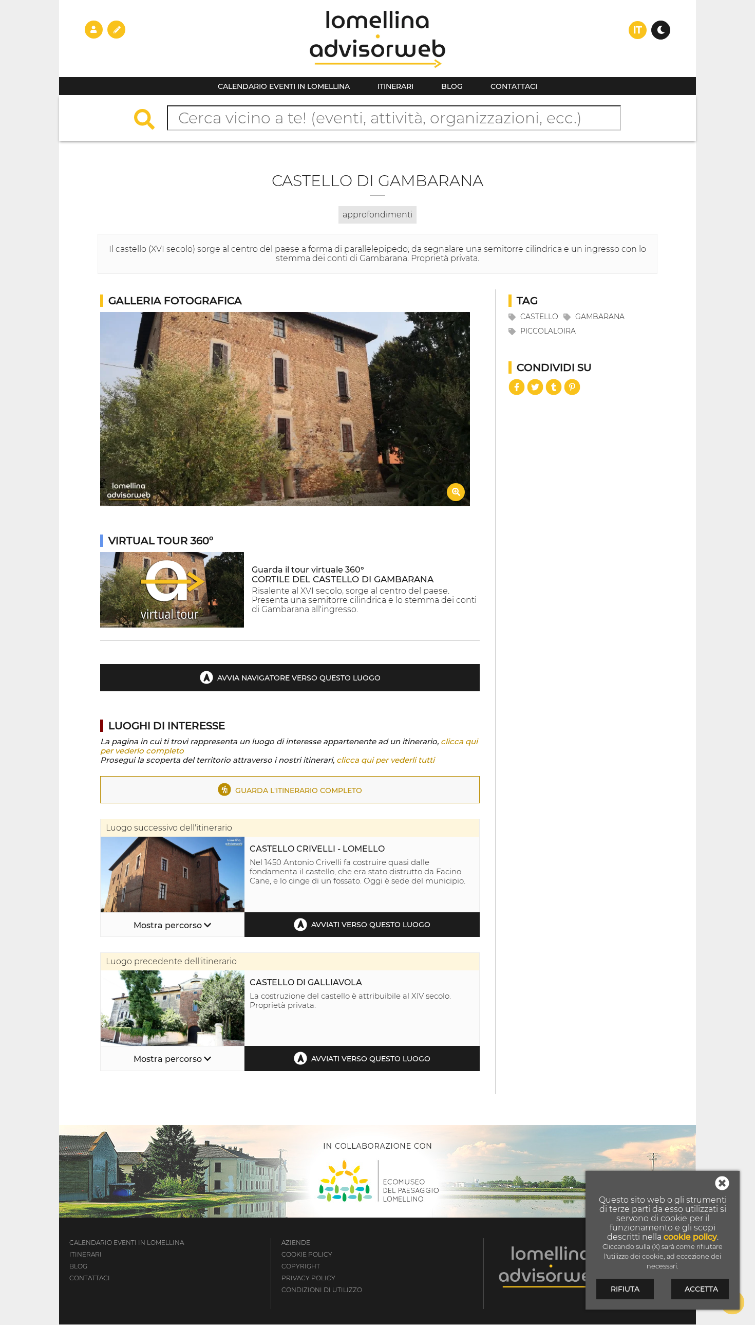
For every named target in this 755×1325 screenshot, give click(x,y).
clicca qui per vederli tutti (385, 760)
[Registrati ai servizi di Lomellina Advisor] (116, 29)
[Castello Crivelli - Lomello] (172, 909)
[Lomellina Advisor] (377, 74)
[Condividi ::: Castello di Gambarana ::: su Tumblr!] (553, 387)
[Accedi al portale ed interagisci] (94, 29)
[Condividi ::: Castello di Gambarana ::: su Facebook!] (516, 387)
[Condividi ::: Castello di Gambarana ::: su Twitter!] (535, 387)
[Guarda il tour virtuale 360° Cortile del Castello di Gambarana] (172, 625)
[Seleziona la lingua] (638, 30)
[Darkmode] (660, 30)
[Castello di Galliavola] (172, 1043)
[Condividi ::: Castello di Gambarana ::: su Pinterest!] (572, 387)
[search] (149, 120)
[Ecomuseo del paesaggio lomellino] (377, 1171)
